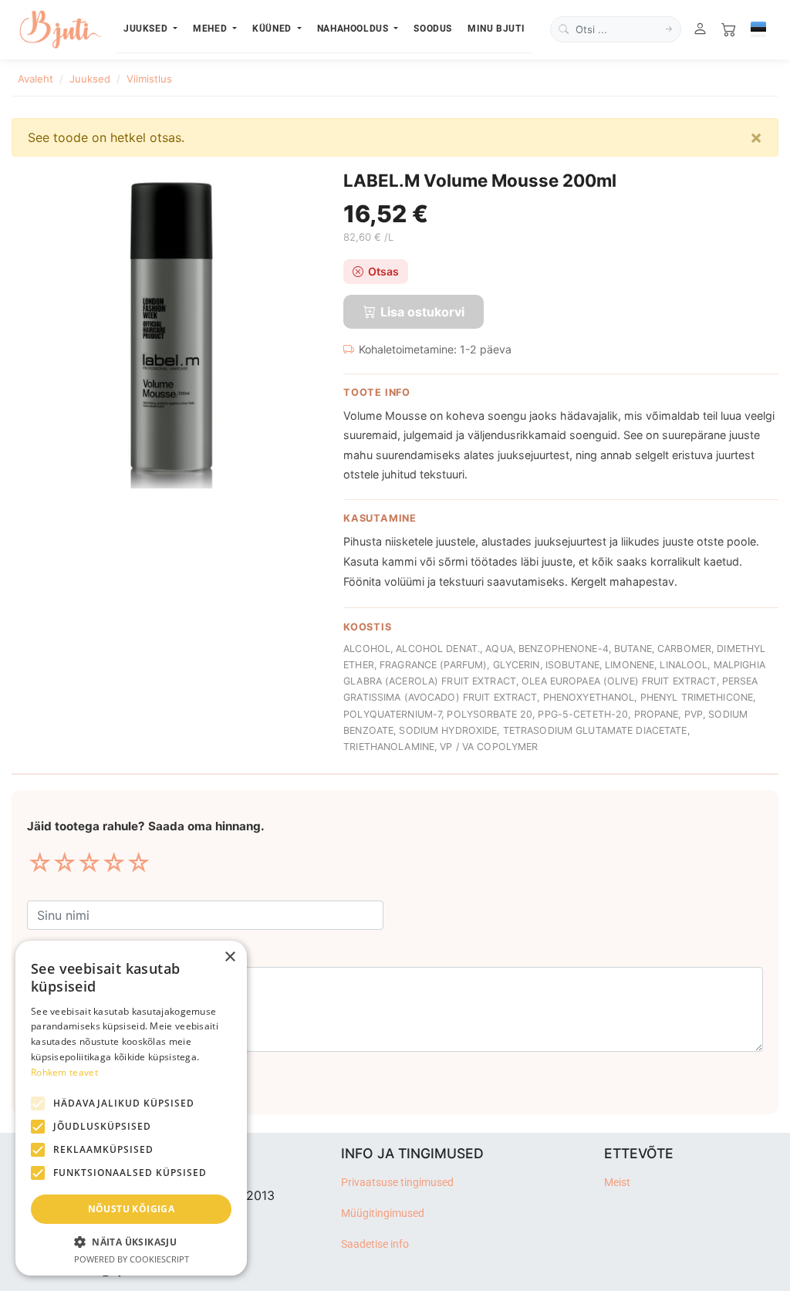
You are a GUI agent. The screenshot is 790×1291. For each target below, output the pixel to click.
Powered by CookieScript (131, 1259)
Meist (617, 1182)
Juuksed (89, 79)
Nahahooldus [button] (354, 28)
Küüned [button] (273, 28)
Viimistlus (149, 79)
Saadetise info (375, 1244)
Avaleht (35, 79)
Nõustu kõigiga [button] (131, 1208)
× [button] (229, 957)
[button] (131, 1241)
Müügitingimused (382, 1213)
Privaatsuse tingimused (397, 1182)
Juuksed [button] (146, 28)
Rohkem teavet (64, 1072)
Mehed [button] (211, 28)
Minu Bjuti (496, 28)
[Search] (669, 29)
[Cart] (728, 30)
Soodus (433, 28)
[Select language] (758, 29)
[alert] (131, 1108)
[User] (700, 30)
